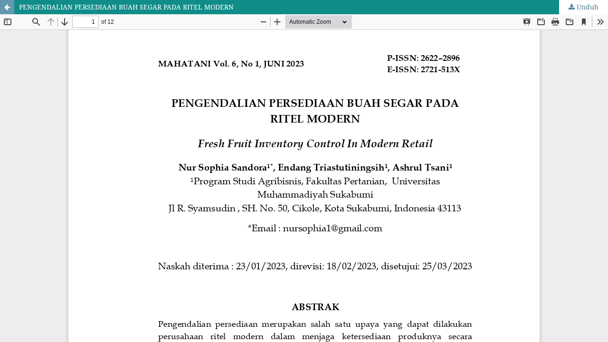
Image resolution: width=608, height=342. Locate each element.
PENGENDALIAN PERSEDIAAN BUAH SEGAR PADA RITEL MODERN (126, 6)
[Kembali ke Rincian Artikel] (7, 7)
